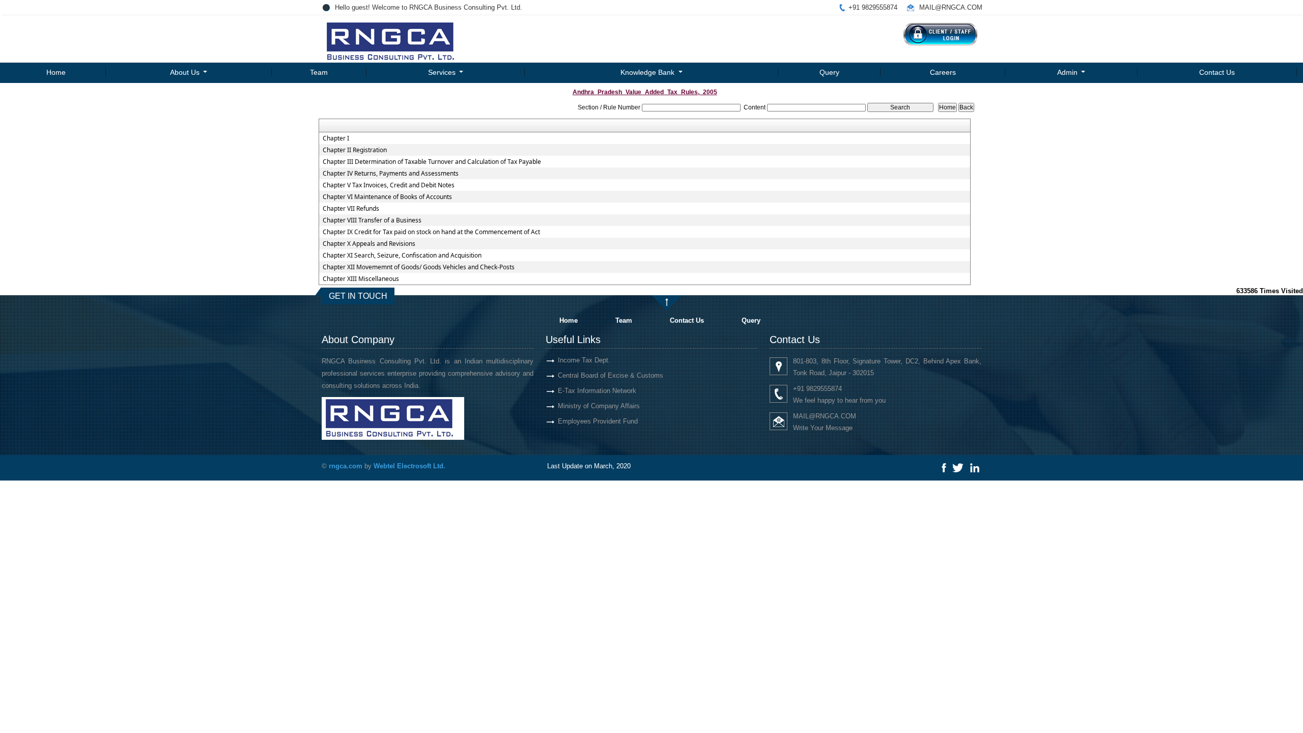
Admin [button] (1068, 72)
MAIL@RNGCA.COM (950, 7)
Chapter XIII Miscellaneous (361, 279)
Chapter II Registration (355, 150)
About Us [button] (186, 72)
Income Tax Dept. (584, 360)
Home (56, 72)
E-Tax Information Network (597, 390)
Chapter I (336, 138)
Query (829, 72)
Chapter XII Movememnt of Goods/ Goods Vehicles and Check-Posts (419, 267)
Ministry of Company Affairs (599, 406)
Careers (943, 72)
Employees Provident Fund (598, 421)
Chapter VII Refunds (351, 209)
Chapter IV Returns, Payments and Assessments (391, 174)
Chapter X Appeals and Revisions (369, 244)
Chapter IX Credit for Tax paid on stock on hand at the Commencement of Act (431, 232)
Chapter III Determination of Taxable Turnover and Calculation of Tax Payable (432, 162)
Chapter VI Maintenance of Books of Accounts (387, 197)
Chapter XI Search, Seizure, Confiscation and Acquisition (402, 255)
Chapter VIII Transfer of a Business (372, 220)
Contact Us (1217, 72)
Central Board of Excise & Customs (610, 375)
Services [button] (443, 72)
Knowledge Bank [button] (648, 72)
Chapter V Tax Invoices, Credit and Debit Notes (389, 185)
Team (319, 72)
